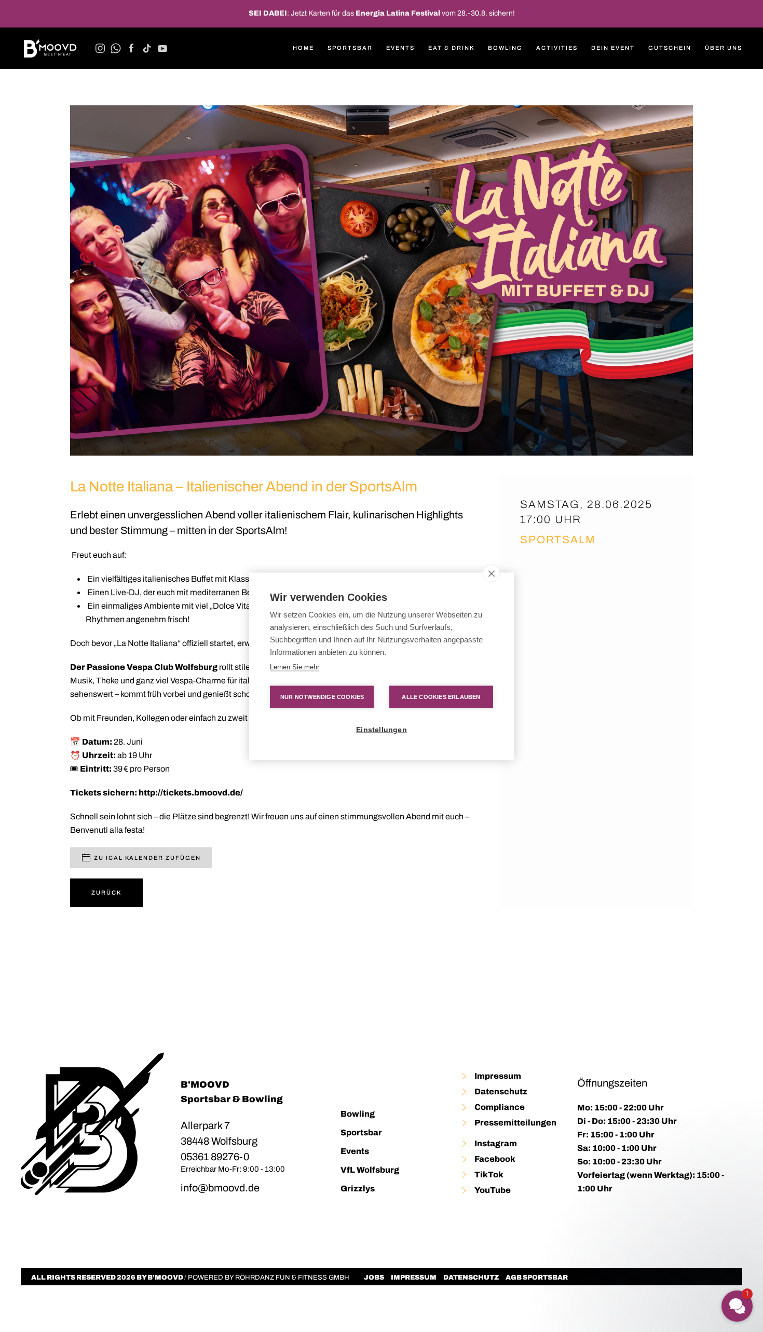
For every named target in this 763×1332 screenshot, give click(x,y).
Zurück (106, 892)
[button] (675, 1279)
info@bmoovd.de (220, 1187)
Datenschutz (471, 1277)
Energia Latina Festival (398, 13)
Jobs (374, 1277)
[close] (491, 573)
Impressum (414, 1277)
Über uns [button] (723, 48)
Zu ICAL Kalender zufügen (147, 858)
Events (354, 1151)
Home (303, 48)
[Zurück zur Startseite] (50, 48)
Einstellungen (381, 729)
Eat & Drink (451, 48)
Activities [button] (557, 48)
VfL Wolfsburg (369, 1169)
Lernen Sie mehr (294, 666)
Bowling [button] (505, 48)
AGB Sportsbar (537, 1277)
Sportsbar (350, 48)
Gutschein (669, 48)
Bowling (357, 1113)
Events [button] (400, 48)
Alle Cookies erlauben (441, 696)
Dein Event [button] (613, 48)
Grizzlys (357, 1188)
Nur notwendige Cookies (322, 696)
